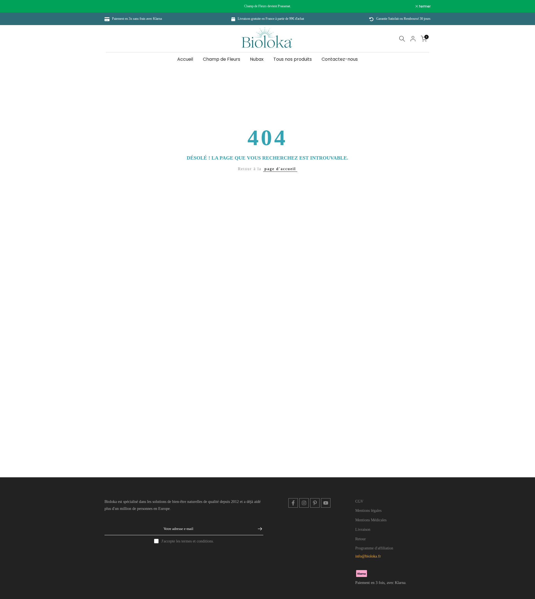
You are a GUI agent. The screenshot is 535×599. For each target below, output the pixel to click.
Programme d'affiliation (374, 548)
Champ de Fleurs (221, 59)
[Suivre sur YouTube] (325, 503)
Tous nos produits (292, 59)
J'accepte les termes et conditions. (187, 541)
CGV (359, 501)
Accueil (185, 59)
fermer (113, 6)
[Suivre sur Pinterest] (315, 503)
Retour (360, 539)
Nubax (257, 59)
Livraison (362, 529)
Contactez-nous (340, 59)
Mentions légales (368, 510)
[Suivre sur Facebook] (293, 503)
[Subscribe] (257, 528)
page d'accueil (280, 169)
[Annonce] (267, 6)
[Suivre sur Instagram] (304, 503)
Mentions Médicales (370, 520)
